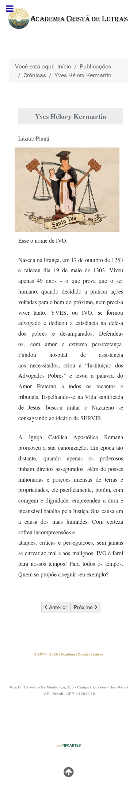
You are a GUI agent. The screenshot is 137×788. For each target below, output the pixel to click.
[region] (68, 18)
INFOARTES (71, 745)
